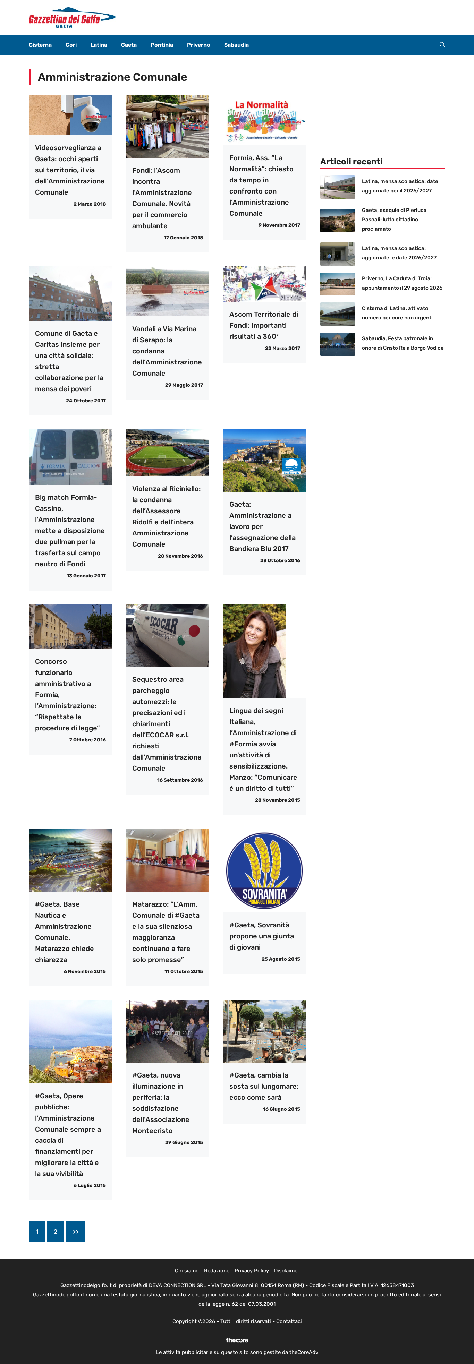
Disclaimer (286, 1271)
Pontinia (162, 45)
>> (75, 1231)
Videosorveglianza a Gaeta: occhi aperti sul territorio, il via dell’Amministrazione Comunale (70, 170)
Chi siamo (187, 1271)
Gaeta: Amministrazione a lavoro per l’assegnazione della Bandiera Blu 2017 (262, 526)
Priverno (198, 45)
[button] (442, 45)
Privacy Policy (252, 1271)
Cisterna (40, 45)
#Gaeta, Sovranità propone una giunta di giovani (261, 936)
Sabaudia (236, 45)
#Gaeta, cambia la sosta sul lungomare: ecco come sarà (263, 1086)
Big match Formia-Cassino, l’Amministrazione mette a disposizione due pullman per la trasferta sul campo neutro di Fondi (70, 530)
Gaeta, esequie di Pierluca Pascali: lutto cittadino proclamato (394, 219)
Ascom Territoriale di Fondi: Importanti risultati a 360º (263, 325)
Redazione (216, 1271)
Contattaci (289, 1321)
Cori (71, 45)
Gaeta (129, 45)
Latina (99, 45)
